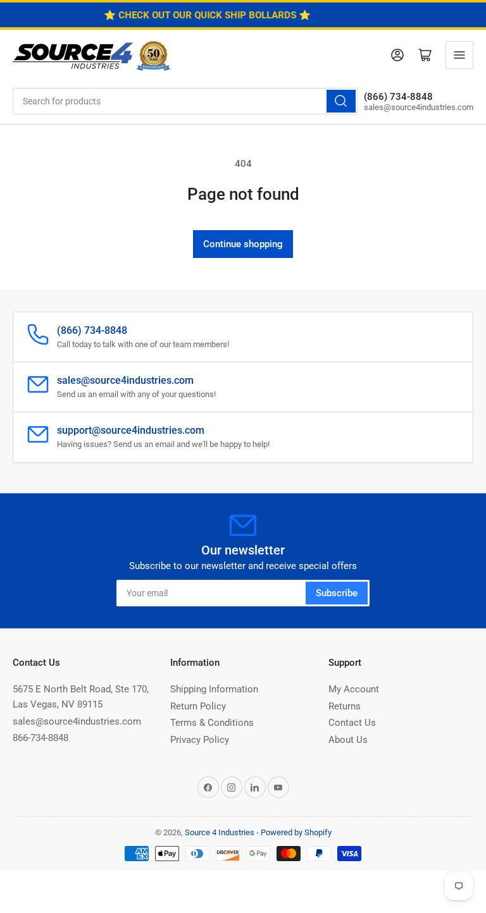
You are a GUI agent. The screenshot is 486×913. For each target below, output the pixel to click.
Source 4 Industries (219, 832)
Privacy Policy (199, 739)
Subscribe (337, 593)
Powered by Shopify (296, 832)
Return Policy (198, 706)
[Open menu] (459, 55)
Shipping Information (214, 689)
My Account (353, 689)
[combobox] (185, 101)
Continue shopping (243, 244)
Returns (344, 706)
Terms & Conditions (212, 722)
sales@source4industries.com (77, 721)
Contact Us (352, 722)
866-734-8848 (40, 738)
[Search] (341, 101)
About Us (348, 739)
